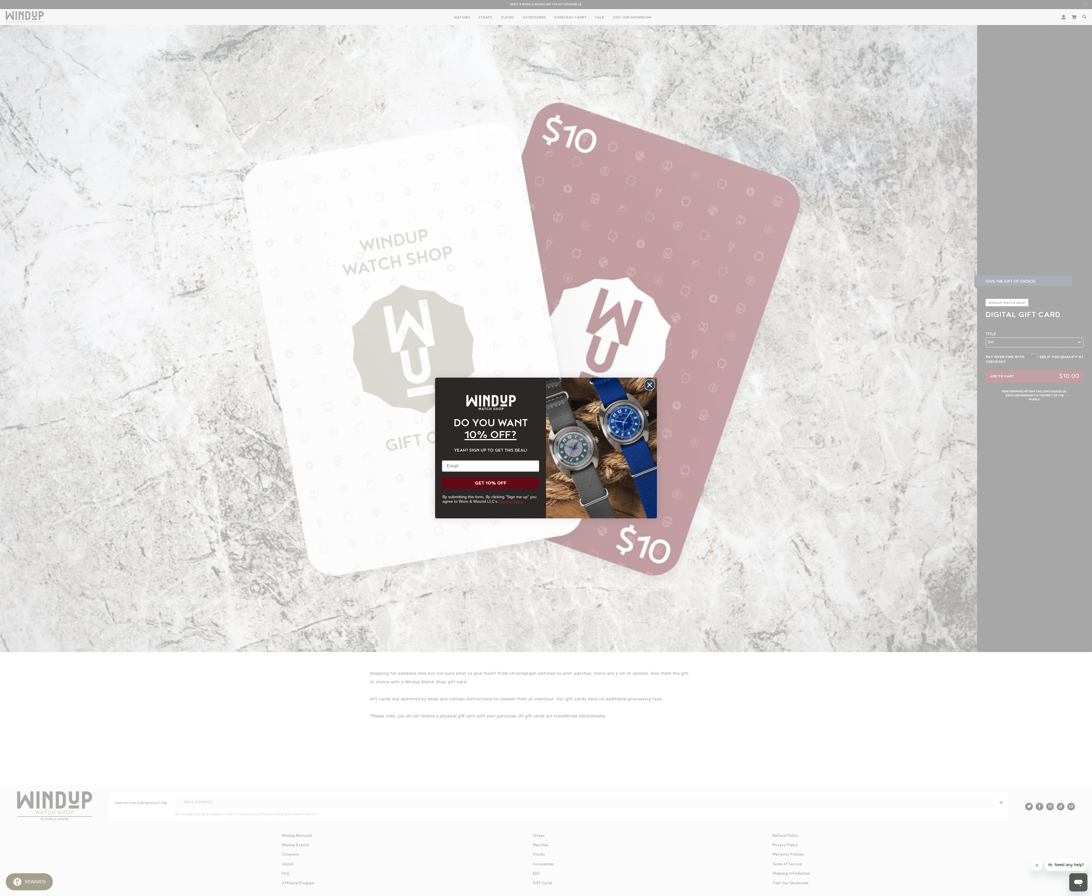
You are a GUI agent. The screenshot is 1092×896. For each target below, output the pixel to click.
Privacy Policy (511, 501)
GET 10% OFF (490, 483)
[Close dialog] (650, 385)
